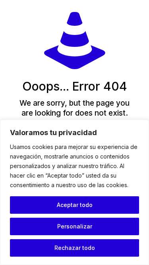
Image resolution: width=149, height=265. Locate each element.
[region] (74, 192)
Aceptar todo (75, 204)
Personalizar (74, 226)
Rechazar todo (74, 247)
